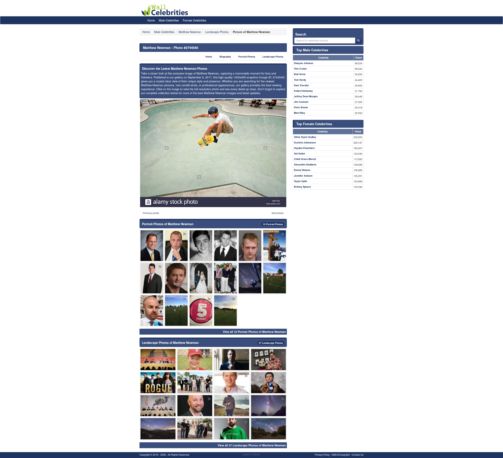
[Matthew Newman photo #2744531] (152, 310)
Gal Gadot (299, 153)
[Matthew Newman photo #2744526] (269, 406)
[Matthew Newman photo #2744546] (201, 278)
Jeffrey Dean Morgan (306, 96)
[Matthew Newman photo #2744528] (158, 383)
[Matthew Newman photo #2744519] (232, 359)
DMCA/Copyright (341, 454)
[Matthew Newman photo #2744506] (250, 245)
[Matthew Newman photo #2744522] (274, 278)
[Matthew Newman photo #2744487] (176, 278)
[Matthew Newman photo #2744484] (152, 278)
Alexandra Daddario (305, 164)
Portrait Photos (246, 56)
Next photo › (278, 213)
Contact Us (357, 454)
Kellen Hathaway (303, 91)
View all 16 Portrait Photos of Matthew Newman (254, 332)
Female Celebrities (194, 20)
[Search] (358, 40)
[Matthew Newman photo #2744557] (158, 359)
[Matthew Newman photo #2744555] (201, 310)
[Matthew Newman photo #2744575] (269, 359)
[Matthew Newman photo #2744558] (195, 406)
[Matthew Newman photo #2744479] (225, 245)
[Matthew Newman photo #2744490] (269, 383)
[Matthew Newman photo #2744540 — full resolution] (213, 153)
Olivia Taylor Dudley (305, 137)
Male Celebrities (169, 20)
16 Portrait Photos (273, 224)
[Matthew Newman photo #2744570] (274, 245)
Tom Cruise (300, 68)
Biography (225, 56)
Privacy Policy (322, 454)
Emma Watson (302, 170)
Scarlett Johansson (305, 142)
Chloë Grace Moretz (305, 159)
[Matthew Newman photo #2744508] (158, 406)
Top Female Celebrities (314, 123)
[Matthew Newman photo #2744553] (250, 278)
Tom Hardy (300, 80)
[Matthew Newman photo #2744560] (176, 310)
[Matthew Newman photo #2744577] (225, 310)
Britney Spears (302, 186)
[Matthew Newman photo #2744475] (201, 245)
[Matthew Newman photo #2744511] (269, 429)
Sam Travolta (301, 85)
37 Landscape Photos (271, 343)
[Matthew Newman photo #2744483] (232, 383)
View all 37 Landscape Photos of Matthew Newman (252, 445)
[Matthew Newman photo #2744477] (152, 245)
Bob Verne (300, 74)
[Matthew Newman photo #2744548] (158, 429)
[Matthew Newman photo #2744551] (195, 429)
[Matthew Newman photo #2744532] (195, 359)
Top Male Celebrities (312, 50)
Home (151, 20)
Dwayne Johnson (303, 63)
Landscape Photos (273, 56)
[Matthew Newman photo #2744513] (225, 278)
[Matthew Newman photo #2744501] (232, 406)
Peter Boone (301, 107)
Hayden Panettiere (304, 148)
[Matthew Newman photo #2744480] (176, 245)
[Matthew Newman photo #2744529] (195, 383)
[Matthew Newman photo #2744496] (232, 429)
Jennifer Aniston (303, 175)
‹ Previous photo (150, 213)
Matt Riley (299, 113)
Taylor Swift (300, 181)
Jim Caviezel (301, 102)
